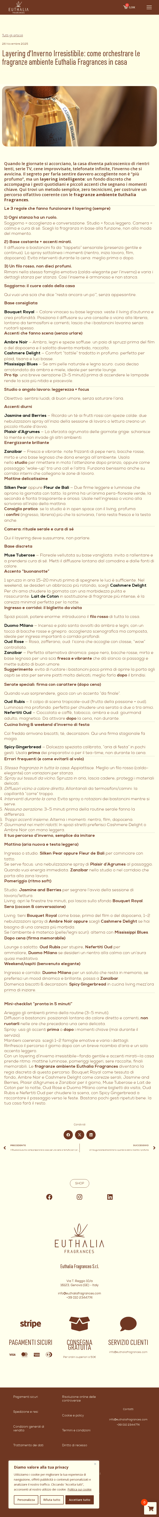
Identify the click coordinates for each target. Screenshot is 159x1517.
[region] (53, 1484)
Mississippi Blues (21, 364)
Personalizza (26, 1500)
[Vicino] (95, 1463)
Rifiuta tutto (51, 1500)
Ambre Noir (16, 343)
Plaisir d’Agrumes (22, 432)
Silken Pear (15, 488)
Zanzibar (13, 452)
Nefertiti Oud (17, 713)
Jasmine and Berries (25, 416)
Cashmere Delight (22, 353)
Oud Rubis (14, 702)
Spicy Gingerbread (22, 747)
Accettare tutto (79, 1500)
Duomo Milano (18, 626)
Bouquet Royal (19, 312)
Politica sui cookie (79, 1489)
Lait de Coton (45, 597)
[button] (68, 1134)
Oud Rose (14, 642)
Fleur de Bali (56, 488)
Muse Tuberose (19, 556)
